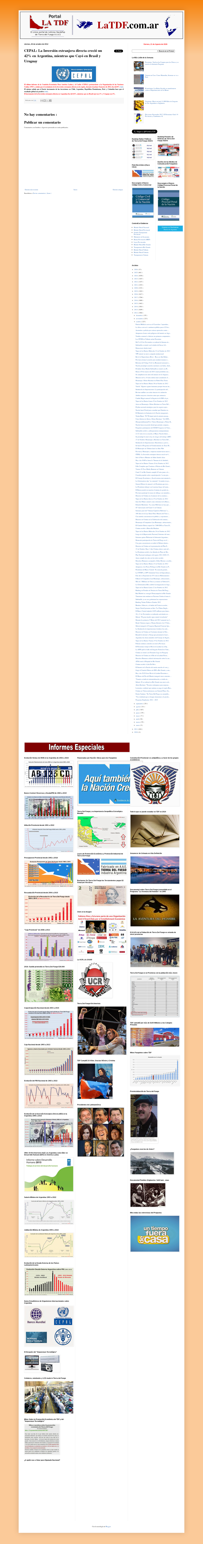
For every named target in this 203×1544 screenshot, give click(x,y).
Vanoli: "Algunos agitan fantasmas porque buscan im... (153, 386)
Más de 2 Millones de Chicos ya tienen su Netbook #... (153, 581)
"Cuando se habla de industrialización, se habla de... (152, 679)
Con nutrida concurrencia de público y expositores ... (153, 516)
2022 (136, 282)
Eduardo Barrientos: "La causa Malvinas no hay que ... (153, 505)
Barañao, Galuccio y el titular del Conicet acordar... (152, 605)
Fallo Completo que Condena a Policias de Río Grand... (153, 466)
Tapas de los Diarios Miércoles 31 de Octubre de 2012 (153, 351)
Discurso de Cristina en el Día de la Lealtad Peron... (152, 655)
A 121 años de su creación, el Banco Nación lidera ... (152, 434)
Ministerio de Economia (141, 237)
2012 (136, 313)
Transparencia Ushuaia (141, 255)
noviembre (139, 318)
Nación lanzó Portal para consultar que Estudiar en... (152, 410)
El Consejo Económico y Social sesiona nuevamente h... (153, 478)
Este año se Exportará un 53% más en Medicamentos (152, 576)
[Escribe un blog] (44, 100)
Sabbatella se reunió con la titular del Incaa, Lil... (151, 345)
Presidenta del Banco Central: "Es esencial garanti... (152, 570)
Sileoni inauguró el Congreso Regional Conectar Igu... (153, 626)
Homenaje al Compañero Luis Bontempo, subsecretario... (154, 522)
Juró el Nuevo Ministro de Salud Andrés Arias (150, 457)
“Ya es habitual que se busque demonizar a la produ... (153, 697)
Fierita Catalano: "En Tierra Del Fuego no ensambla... (153, 694)
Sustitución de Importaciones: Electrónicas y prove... (152, 443)
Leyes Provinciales (140, 242)
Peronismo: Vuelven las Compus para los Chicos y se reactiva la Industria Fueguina (162, 63)
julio (137, 710)
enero (138, 725)
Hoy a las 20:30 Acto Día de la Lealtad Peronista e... (152, 673)
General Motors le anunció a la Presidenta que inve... (152, 484)
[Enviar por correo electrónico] (41, 100)
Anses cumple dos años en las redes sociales (149, 558)
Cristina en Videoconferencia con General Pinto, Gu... (153, 691)
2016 (136, 300)
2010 (136, 732)
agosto (138, 707)
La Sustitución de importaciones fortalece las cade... (152, 629)
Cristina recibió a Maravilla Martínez (147, 528)
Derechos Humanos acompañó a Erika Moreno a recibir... (154, 561)
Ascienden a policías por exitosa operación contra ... (152, 330)
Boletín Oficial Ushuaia (141, 252)
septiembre (139, 703)
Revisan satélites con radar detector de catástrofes (151, 392)
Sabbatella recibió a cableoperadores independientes (152, 431)
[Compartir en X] (47, 100)
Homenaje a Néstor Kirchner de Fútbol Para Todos (152, 380)
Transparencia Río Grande (142, 247)
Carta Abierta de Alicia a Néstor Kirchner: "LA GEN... (153, 419)
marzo (138, 722)
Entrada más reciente (31, 190)
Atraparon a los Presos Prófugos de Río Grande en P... (153, 567)
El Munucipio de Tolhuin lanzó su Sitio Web (150, 448)
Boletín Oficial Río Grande (142, 245)
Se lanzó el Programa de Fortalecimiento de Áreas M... (153, 445)
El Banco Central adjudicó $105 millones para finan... (153, 611)
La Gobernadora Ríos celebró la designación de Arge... (153, 584)
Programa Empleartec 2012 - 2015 (147, 700)
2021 (136, 285)
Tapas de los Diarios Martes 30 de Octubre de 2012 (152, 383)
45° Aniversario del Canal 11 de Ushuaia (149, 508)
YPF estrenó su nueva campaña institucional (150, 354)
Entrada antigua (118, 190)
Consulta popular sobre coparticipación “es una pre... (152, 475)
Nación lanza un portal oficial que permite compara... (153, 425)
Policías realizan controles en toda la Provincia (150, 644)
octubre (138, 321)
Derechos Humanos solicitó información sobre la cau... (153, 658)
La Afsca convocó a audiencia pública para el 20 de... (153, 327)
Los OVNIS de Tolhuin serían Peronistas (148, 339)
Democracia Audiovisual (143, 348)
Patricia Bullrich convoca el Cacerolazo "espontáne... (152, 324)
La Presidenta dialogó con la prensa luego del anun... (152, 487)
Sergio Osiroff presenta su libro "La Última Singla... (152, 608)
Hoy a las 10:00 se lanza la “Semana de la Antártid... (152, 460)
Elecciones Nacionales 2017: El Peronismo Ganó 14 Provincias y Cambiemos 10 (161, 115)
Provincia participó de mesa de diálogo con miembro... (153, 493)
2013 (136, 309)
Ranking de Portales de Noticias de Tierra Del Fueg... (152, 590)
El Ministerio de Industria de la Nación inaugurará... (152, 413)
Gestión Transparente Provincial (140, 233)
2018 (136, 294)
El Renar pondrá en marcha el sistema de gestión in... (152, 490)
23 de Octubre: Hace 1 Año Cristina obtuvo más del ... (153, 549)
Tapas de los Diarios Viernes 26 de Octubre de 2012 (152, 463)
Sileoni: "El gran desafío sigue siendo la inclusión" (152, 617)
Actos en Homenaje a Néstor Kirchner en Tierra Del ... (153, 404)
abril (137, 719)
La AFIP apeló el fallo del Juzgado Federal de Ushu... (153, 649)
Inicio (75, 190)
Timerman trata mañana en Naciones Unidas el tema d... (153, 596)
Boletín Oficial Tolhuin (141, 250)
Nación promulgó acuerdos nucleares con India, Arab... (153, 366)
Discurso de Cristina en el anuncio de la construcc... (152, 496)
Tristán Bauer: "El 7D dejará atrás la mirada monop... (152, 416)
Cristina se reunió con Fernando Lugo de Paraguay (152, 652)
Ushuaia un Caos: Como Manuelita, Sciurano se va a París (161, 76)
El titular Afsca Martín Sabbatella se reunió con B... (152, 369)
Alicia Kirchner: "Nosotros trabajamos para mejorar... (152, 685)
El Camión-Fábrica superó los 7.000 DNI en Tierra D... (153, 525)
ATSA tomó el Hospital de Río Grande (148, 661)
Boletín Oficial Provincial (142, 230)
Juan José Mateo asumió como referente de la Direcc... (153, 502)
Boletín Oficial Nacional (141, 227)
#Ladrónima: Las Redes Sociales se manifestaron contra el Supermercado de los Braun (160, 89)
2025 (136, 272)
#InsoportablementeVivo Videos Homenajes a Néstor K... (154, 422)
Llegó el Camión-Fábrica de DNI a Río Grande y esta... (153, 670)
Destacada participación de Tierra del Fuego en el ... (152, 540)
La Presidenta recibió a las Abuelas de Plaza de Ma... (152, 552)
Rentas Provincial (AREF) (142, 239)
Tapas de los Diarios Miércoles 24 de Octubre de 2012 (153, 531)
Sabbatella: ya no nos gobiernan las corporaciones (152, 599)
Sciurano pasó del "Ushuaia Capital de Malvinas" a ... (152, 511)
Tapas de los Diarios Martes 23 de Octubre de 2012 (152, 564)
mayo (138, 716)
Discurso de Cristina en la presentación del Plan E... (152, 546)
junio (138, 713)
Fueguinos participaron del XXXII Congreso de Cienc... (153, 428)
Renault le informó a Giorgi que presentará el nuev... (152, 635)
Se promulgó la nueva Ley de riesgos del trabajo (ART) (153, 437)
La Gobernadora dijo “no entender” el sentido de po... (153, 481)
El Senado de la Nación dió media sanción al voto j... (152, 667)
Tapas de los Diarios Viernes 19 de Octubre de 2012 (152, 641)
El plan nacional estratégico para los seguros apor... (152, 407)
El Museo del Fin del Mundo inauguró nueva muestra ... (154, 676)
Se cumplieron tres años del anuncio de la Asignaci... (152, 374)
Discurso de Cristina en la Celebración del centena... (152, 519)
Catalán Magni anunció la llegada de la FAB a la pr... (152, 398)
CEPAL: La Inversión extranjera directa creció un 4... (153, 454)
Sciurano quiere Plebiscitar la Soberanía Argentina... (152, 537)
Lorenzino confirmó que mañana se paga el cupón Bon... (154, 688)
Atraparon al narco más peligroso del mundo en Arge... (153, 333)
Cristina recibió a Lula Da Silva (145, 664)
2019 (136, 291)
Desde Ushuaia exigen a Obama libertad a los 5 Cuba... (153, 623)
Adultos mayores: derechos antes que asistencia (151, 395)
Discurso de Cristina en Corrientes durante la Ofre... (152, 632)
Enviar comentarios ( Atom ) (42, 193)
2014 (136, 306)
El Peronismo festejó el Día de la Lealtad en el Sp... (152, 647)
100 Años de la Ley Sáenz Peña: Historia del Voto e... (153, 513)
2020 (136, 288)
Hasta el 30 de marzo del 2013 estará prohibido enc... (153, 372)
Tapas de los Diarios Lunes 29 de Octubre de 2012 (152, 401)
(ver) (121, 87)
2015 (136, 303)
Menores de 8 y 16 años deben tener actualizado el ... (153, 377)
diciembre (139, 315)
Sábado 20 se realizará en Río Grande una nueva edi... (153, 682)
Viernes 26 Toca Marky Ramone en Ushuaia (150, 469)
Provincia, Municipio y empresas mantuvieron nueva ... (153, 451)
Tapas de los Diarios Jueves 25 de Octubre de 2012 (152, 499)
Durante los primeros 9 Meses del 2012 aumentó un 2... (153, 620)
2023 (136, 279)
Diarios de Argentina (170, 229)
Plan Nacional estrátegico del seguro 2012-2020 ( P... (153, 555)
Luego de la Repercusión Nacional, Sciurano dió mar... (153, 534)
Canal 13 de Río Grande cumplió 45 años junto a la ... (153, 472)
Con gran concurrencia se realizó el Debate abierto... (152, 543)
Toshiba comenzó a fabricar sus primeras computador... (153, 336)
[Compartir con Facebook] (50, 100)
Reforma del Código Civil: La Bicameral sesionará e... (153, 363)
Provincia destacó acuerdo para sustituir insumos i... (152, 360)
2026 (136, 269)
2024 (136, 276)
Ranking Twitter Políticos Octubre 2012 (148, 602)
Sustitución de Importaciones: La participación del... (152, 389)
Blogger (108, 1526)
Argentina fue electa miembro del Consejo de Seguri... (153, 638)
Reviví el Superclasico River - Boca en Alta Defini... (152, 357)
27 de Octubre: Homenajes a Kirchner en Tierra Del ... (153, 440)
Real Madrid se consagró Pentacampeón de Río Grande (153, 593)
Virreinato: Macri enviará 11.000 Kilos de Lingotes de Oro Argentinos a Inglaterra (161, 102)
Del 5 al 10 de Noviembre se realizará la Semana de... (153, 342)
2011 (136, 729)
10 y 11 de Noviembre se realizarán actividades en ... (152, 614)
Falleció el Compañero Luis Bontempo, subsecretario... (153, 579)
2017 (136, 297)
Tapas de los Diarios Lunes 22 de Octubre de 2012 (152, 587)
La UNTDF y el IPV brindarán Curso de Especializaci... (153, 573)
